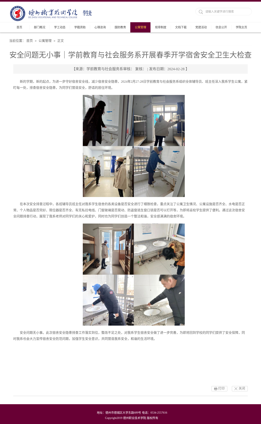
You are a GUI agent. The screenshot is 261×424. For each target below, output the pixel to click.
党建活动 (201, 27)
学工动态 (59, 27)
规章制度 (160, 27)
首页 (19, 27)
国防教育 (120, 27)
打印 (221, 388)
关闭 (242, 388)
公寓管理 (140, 27)
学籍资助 (80, 27)
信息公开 (221, 27)
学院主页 (241, 27)
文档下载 (181, 27)
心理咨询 (100, 27)
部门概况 (39, 27)
